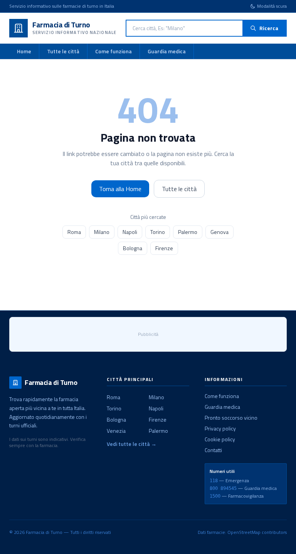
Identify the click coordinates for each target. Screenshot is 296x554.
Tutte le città (63, 51)
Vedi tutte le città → (131, 444)
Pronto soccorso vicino (231, 417)
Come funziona (113, 51)
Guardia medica (167, 51)
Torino (157, 232)
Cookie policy (220, 439)
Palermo (187, 232)
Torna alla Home (120, 188)
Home (24, 51)
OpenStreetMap (244, 532)
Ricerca (268, 28)
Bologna (132, 248)
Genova (219, 232)
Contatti (213, 450)
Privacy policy (220, 428)
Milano (101, 232)
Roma (74, 232)
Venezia (116, 431)
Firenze (164, 248)
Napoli (130, 232)
